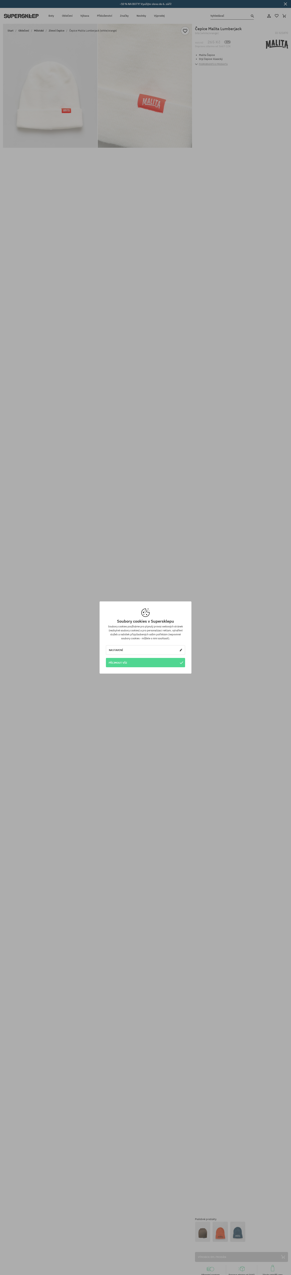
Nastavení (116, 650)
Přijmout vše (118, 662)
